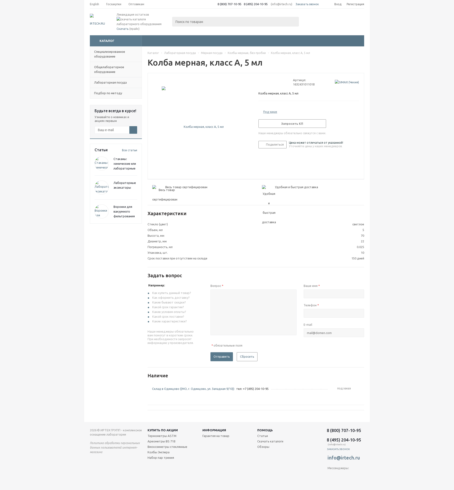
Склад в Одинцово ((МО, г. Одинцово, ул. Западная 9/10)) (193, 388)
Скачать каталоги (270, 441)
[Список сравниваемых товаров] (312, 20)
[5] (278, 82)
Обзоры (263, 446)
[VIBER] (341, 476)
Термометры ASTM (162, 435)
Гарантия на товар (215, 435)
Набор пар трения (161, 457)
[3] (269, 82)
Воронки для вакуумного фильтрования (124, 211)
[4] (274, 82)
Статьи (262, 435)
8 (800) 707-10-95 (229, 4)
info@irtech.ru (343, 457)
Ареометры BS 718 (161, 441)
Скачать (123, 28)
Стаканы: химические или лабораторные (125, 163)
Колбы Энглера (159, 452)
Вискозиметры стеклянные (167, 446)
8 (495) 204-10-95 (256, 4)
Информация (214, 430)
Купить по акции (163, 430)
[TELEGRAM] (331, 476)
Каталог (107, 40)
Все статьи (129, 150)
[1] (260, 82)
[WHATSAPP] (350, 476)
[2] (265, 82)
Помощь (265, 430)
